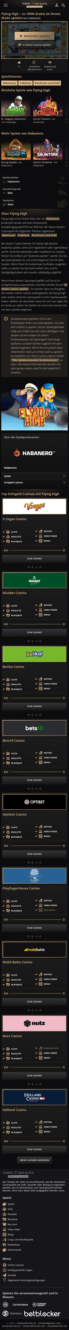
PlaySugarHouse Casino (21, 888)
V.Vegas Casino (14, 519)
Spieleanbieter (10, 177)
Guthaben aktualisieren (34, 68)
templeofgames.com (49, 1323)
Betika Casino (13, 667)
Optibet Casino (14, 814)
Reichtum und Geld (47, 83)
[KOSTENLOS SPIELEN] (16, 105)
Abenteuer (9, 83)
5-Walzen (25, 83)
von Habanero (32, 18)
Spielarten (8, 200)
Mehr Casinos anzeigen (34, 1160)
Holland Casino (14, 1110)
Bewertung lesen (50, 68)
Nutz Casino (12, 1036)
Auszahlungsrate (12, 189)
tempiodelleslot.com (34, 1325)
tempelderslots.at (26, 1323)
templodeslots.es (11, 1325)
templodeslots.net (57, 1325)
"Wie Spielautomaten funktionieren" (34, 360)
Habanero (52, 218)
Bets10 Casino (14, 741)
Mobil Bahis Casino (17, 962)
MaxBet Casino (14, 593)
